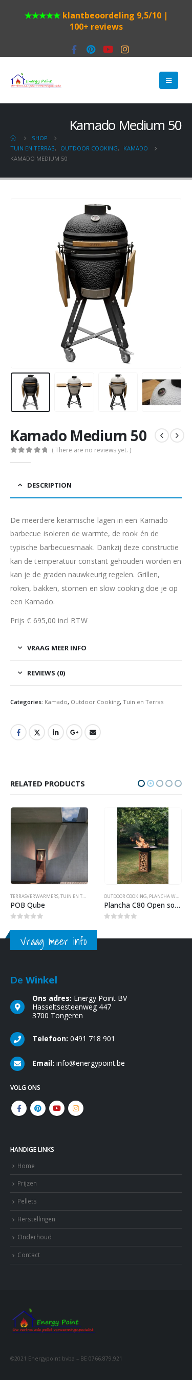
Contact (28, 1255)
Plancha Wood (74, 896)
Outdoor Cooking (95, 702)
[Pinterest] (91, 49)
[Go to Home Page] (13, 138)
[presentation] (23, 283)
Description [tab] (49, 485)
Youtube (57, 1108)
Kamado (56, 702)
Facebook (18, 732)
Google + (74, 732)
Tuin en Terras (143, 702)
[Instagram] (125, 49)
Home (26, 1166)
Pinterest (38, 1108)
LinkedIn (56, 732)
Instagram (75, 1108)
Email (92, 732)
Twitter (37, 732)
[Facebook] (74, 49)
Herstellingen (36, 1219)
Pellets (27, 1201)
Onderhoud (34, 1237)
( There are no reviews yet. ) (91, 450)
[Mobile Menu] (168, 80)
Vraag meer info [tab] (57, 647)
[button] (141, 783)
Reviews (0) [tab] (46, 672)
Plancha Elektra (169, 896)
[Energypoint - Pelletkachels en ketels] (35, 80)
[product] (50, 846)
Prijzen (27, 1183)
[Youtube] (108, 49)
